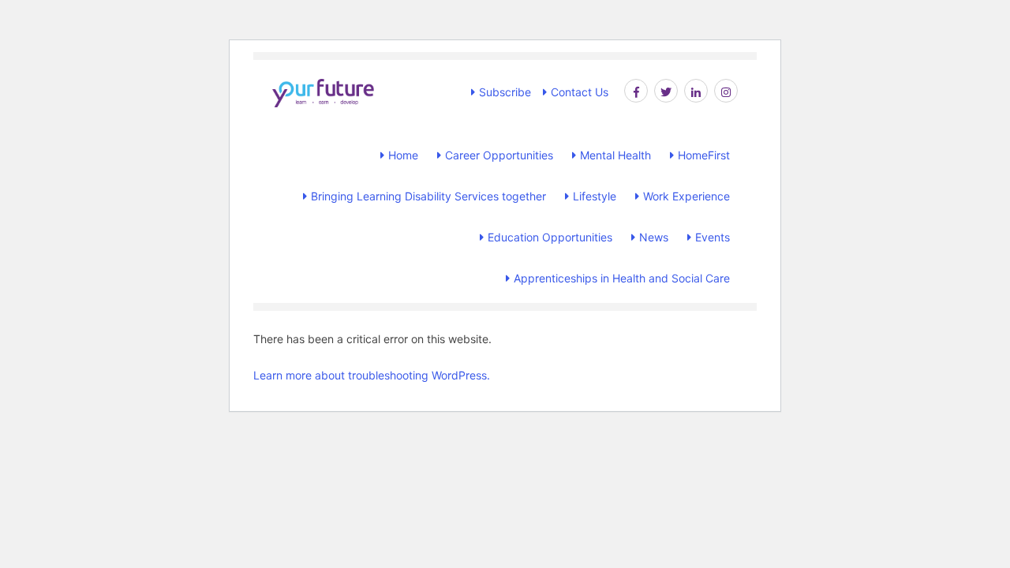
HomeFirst (704, 155)
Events (712, 237)
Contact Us (579, 92)
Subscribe (505, 92)
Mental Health (615, 155)
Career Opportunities (499, 155)
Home (403, 155)
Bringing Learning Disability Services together (428, 196)
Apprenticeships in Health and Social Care (622, 278)
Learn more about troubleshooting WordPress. (371, 375)
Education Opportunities (550, 237)
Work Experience (686, 196)
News (653, 237)
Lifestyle (594, 196)
